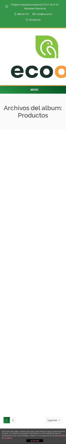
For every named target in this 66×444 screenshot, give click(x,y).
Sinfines (14, 360)
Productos (36, 159)
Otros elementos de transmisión (32, 144)
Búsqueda (34, 19)
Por (49, 159)
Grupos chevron (20, 252)
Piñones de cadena (22, 279)
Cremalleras (17, 306)
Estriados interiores (23, 198)
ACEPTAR (34, 441)
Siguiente (52, 420)
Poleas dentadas (21, 171)
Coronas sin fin (19, 387)
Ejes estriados (19, 225)
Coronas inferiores (22, 333)
